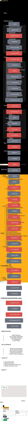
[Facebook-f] (3, 374)
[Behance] (12, 378)
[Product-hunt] (3, 382)
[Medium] (16, 374)
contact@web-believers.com (14, 364)
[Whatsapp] (24, 374)
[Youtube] (20, 374)
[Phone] (3, 420)
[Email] (9, 415)
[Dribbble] (16, 378)
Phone (5, 420)
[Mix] (24, 378)
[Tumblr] (3, 378)
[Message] (21, 415)
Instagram (6, 418)
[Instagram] (12, 374)
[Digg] (20, 378)
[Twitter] (7, 374)
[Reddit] (7, 378)
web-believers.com (13, 366)
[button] (14, 223)
